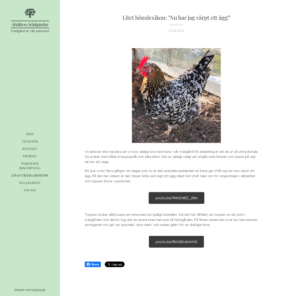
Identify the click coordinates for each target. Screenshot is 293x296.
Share (95, 264)
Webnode (39, 290)
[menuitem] (30, 134)
